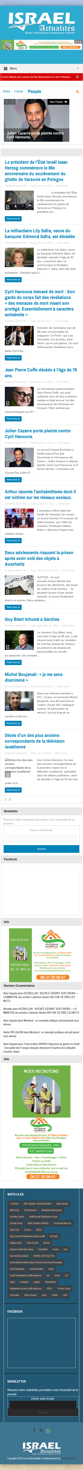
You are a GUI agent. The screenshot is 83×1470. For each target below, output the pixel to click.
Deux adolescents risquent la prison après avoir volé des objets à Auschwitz (39, 558)
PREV (49, 1288)
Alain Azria (14, 1210)
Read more (12, 218)
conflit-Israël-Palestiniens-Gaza (43, 1216)
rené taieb (14, 1295)
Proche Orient (64, 1288)
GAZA (39, 1229)
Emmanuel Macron (62, 1223)
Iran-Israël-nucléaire (19, 1255)
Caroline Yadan (17, 1216)
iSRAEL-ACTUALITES (44, 1255)
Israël (50, 1269)
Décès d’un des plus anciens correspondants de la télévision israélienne (35, 741)
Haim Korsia (32, 1242)
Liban (12, 1282)
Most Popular (57, 102)
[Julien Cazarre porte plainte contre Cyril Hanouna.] (36, 120)
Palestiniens (50, 1282)
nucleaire (24, 1282)
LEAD (57, 1275)
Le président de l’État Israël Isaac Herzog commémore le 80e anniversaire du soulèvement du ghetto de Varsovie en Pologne (36, 170)
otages (37, 1282)
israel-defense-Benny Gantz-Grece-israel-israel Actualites (36, 1262)
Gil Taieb (54, 1236)
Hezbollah (42, 1249)
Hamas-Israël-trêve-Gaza (21, 1249)
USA (65, 1295)
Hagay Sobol (16, 1242)
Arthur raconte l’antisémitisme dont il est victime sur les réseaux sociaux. (40, 494)
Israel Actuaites (36, 1269)
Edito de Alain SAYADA (38, 1223)
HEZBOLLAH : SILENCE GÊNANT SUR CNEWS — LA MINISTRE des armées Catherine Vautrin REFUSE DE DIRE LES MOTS (40, 997)
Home (6, 91)
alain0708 (21, 185)
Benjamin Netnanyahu (52, 1210)
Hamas (46, 1242)
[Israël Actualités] (41, 23)
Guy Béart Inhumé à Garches (32, 619)
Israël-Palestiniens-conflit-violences (26, 1275)
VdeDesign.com (68, 1458)
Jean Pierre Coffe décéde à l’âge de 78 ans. (41, 373)
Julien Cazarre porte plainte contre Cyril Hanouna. (37, 433)
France (18, 91)
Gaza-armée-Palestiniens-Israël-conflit (27, 1236)
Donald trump (16, 1223)
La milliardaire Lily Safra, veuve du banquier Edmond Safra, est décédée (40, 233)
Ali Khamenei (30, 1210)
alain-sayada (62, 1203)
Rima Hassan (30, 1295)
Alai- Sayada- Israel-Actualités (37, 1203)
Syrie (44, 1295)
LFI (66, 1275)
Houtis (55, 1249)
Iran (65, 1249)
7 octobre (14, 1203)
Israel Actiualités (17, 1269)
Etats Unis (14, 1229)
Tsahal (55, 1295)
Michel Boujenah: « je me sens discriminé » (34, 677)
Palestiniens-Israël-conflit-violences (26, 1288)
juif (48, 1275)
